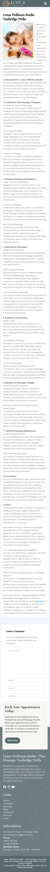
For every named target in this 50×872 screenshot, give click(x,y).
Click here (39, 601)
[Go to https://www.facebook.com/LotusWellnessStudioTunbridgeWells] (4, 787)
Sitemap (7, 815)
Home (6, 800)
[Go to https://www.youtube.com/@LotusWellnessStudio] (13, 787)
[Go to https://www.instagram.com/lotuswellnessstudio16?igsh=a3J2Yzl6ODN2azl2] (8, 787)
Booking (7, 806)
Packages (8, 803)
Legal (6, 818)
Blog (5, 809)
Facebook (8, 812)
